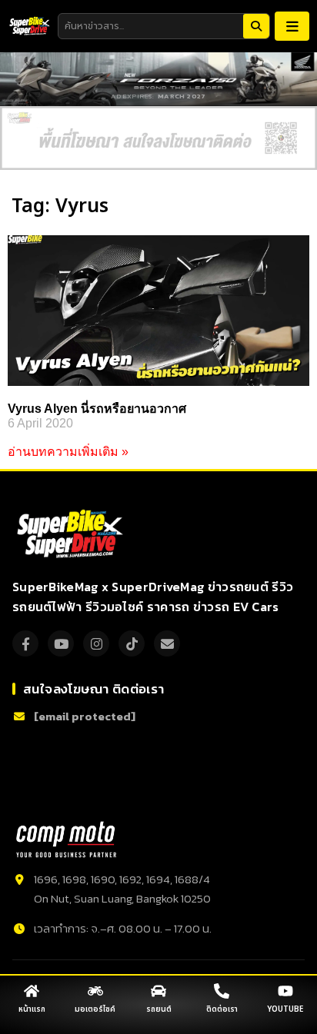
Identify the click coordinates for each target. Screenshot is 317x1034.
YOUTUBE (285, 1009)
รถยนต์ (159, 1009)
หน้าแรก (31, 1009)
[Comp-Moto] (66, 839)
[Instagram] (96, 643)
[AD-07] (158, 138)
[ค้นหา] (256, 26)
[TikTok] (131, 643)
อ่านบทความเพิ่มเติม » (68, 451)
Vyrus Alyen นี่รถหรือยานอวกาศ (97, 408)
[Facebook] (25, 643)
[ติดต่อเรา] (221, 991)
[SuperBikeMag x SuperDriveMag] (72, 534)
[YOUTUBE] (285, 991)
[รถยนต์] (158, 991)
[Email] (167, 643)
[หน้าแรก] (31, 991)
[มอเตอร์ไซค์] (95, 991)
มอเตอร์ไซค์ (95, 1009)
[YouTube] (61, 643)
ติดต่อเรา (222, 1009)
